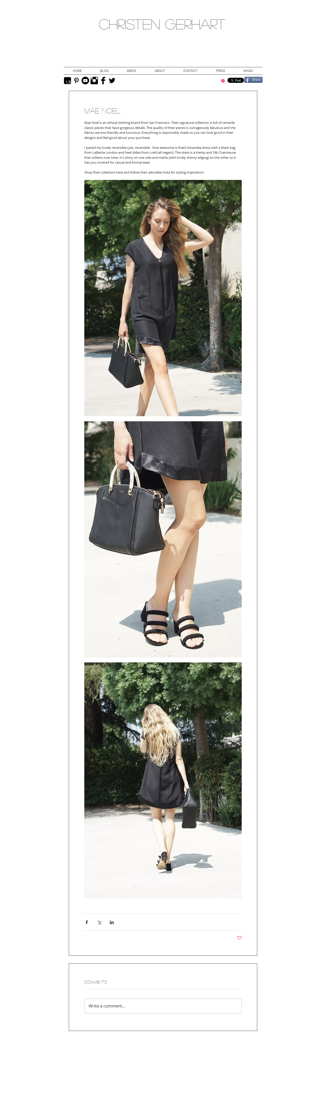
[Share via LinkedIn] (111, 922)
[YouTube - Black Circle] (85, 80)
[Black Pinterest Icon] (76, 80)
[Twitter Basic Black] (112, 80)
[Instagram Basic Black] (94, 80)
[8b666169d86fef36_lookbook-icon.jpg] (67, 80)
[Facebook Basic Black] (103, 80)
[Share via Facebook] (86, 922)
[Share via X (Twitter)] (99, 922)
